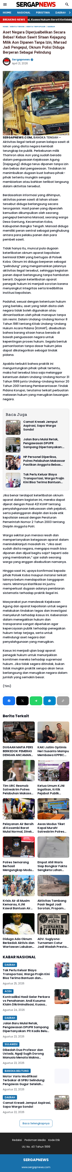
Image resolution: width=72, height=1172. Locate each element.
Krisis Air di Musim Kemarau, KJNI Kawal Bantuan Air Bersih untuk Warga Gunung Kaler (17, 904)
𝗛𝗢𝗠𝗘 (7, 12)
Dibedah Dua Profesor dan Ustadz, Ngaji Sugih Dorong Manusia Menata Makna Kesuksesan (23, 1054)
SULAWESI (11, 1044)
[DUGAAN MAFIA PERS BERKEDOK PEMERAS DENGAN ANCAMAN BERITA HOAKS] (19, 732)
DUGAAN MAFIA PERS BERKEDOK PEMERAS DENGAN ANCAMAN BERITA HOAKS (18, 751)
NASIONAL (23, 12)
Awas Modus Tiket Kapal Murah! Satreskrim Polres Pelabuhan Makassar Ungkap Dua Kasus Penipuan (53, 828)
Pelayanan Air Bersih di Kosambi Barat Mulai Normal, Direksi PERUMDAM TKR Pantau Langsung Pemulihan (18, 828)
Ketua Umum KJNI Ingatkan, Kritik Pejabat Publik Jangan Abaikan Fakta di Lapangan (51, 789)
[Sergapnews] (36, 4)
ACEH (8, 991)
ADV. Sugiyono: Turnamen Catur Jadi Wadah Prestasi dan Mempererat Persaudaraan (53, 943)
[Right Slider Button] (68, 12)
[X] (22, 700)
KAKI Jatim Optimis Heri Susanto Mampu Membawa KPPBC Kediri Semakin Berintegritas (53, 751)
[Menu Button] (5, 4)
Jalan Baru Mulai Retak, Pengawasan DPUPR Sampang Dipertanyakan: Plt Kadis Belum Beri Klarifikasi (42, 443)
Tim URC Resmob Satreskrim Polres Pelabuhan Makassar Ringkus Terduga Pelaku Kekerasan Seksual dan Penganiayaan (19, 789)
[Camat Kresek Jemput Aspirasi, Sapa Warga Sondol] (13, 427)
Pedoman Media (35, 1140)
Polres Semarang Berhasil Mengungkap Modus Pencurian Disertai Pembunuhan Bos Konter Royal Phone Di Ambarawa (18, 866)
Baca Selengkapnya (36, 1123)
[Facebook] (9, 700)
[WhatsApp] (49, 700)
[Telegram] (36, 700)
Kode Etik (54, 1140)
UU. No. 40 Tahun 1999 (36, 1147)
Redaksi (17, 1140)
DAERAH (60, 12)
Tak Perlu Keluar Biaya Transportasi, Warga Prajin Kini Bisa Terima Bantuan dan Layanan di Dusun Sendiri (43, 478)
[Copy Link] (63, 700)
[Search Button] (67, 4)
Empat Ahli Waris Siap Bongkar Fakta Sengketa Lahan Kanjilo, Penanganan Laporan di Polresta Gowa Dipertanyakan (52, 866)
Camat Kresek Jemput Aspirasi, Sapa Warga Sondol (40, 425)
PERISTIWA (43, 12)
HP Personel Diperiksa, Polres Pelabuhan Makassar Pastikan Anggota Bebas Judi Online (44, 461)
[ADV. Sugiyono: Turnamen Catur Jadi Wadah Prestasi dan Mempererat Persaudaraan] (53, 923)
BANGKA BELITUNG (17, 1071)
